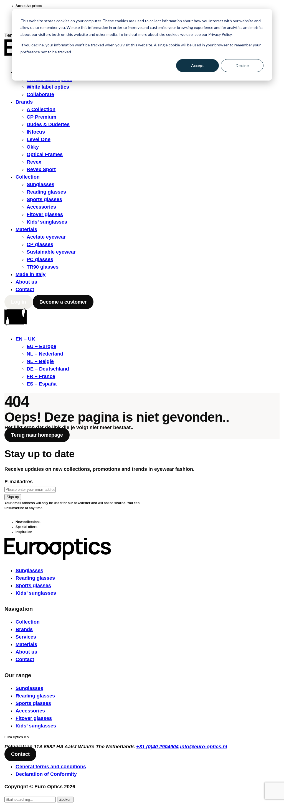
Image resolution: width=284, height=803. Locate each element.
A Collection (41, 109)
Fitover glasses (45, 214)
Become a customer (63, 302)
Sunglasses (40, 184)
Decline (242, 65)
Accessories (41, 207)
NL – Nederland (45, 354)
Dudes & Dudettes (48, 124)
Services (26, 637)
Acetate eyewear (46, 237)
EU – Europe (41, 346)
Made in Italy (30, 274)
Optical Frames (45, 154)
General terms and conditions (51, 766)
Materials (26, 229)
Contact (25, 289)
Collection (28, 177)
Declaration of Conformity (46, 774)
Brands (24, 102)
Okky (33, 147)
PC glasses (40, 259)
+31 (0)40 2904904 (157, 746)
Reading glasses (46, 192)
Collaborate (40, 94)
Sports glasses (44, 199)
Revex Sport (41, 169)
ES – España (42, 384)
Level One (38, 139)
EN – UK (25, 339)
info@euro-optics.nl (203, 746)
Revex (34, 162)
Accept (197, 65)
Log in (18, 302)
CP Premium (41, 117)
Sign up (13, 497)
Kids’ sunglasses (47, 222)
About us (26, 282)
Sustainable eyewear (51, 252)
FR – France (41, 376)
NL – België (40, 361)
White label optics (48, 87)
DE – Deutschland (48, 369)
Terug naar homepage (37, 435)
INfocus (36, 132)
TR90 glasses (43, 267)
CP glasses (40, 244)
